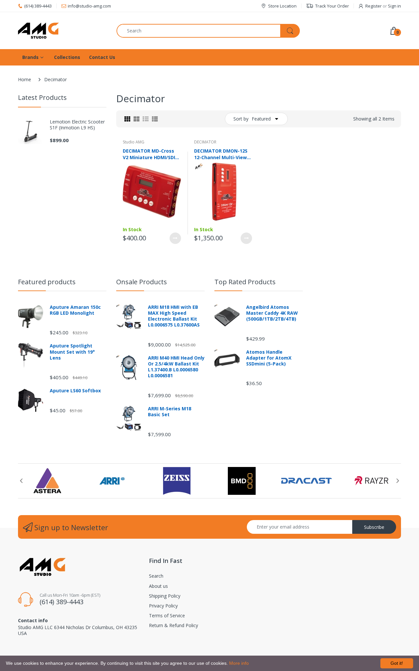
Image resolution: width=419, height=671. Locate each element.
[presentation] (21, 481)
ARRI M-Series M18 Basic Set (169, 412)
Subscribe (374, 527)
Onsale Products (141, 281)
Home (24, 79)
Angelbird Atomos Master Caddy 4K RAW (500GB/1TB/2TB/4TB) (272, 313)
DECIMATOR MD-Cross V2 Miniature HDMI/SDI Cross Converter (149, 154)
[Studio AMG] (62, 31)
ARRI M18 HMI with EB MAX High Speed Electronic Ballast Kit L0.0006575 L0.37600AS (174, 316)
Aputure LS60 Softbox (75, 391)
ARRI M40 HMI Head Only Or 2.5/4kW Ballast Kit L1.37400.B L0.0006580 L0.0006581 (176, 367)
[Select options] (175, 238)
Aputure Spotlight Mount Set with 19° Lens (72, 352)
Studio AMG (133, 142)
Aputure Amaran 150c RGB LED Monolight (75, 310)
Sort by (240, 119)
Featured (261, 119)
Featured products (47, 281)
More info (239, 663)
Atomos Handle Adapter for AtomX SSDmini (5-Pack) (268, 358)
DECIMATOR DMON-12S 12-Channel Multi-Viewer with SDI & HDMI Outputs (223, 154)
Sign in (394, 6)
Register (373, 6)
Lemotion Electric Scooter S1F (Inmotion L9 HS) (77, 125)
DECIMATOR (205, 142)
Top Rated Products (245, 281)
